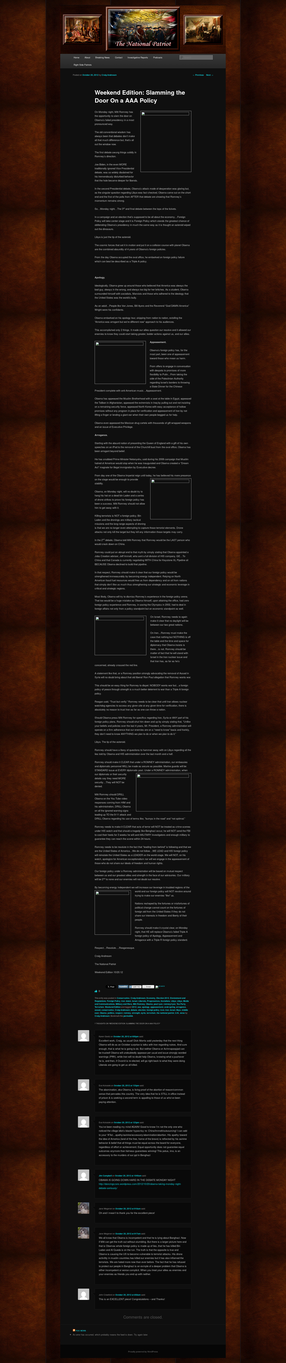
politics (111, 1012)
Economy (150, 997)
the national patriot (165, 1012)
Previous (198, 74)
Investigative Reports (138, 57)
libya (178, 1009)
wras (182, 1012)
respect (119, 1012)
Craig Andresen (109, 74)
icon (162, 1009)
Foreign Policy (113, 1000)
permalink (128, 1015)
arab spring (169, 1006)
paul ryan (158, 1003)
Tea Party (181, 1003)
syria (143, 1012)
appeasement (156, 1006)
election (142, 1009)
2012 (134, 1006)
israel (134, 1000)
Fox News (81, 1331)
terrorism (151, 1012)
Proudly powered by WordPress (143, 1351)
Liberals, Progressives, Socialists (154, 1000)
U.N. (177, 1012)
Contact (118, 57)
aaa (139, 1006)
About (87, 57)
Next (209, 74)
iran (123, 1000)
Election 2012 (162, 997)
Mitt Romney (139, 1003)
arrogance (181, 1006)
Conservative (123, 997)
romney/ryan (170, 1003)
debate (134, 1009)
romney (127, 1012)
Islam (128, 1000)
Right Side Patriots (83, 64)
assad (97, 1009)
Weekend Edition (113, 1006)
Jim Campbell (105, 1175)
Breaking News (102, 57)
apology (145, 1006)
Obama (149, 1003)
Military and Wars (124, 1003)
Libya (173, 1000)
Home (76, 57)
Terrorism (99, 1006)
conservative (107, 1009)
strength (136, 1012)
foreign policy (153, 1009)
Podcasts (157, 57)
